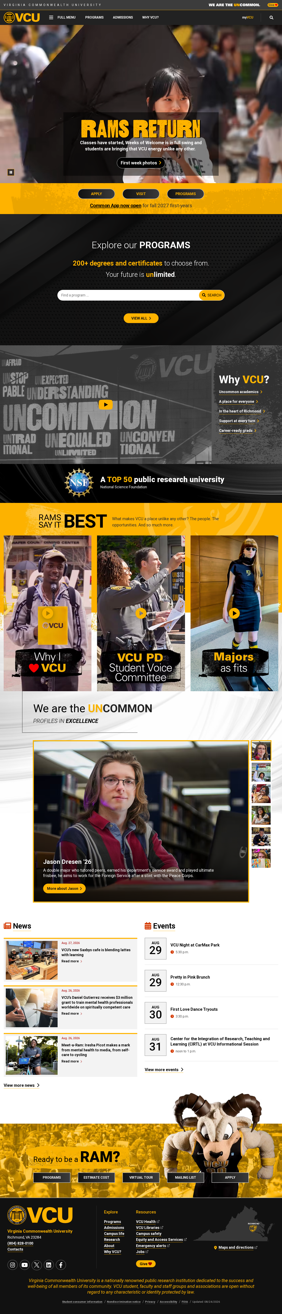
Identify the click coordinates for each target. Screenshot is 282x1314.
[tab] (261, 750)
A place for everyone (236, 401)
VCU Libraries (147, 1227)
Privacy (150, 1301)
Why (244, 379)
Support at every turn (237, 421)
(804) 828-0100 (20, 1243)
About (109, 1246)
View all (139, 318)
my (247, 17)
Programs (94, 17)
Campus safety (148, 1233)
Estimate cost (96, 1177)
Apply (96, 194)
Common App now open (115, 205)
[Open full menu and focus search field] (271, 17)
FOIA (185, 1301)
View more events (162, 1069)
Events (164, 926)
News (22, 926)
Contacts (15, 1249)
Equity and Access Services (159, 1239)
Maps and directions (236, 1247)
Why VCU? (150, 17)
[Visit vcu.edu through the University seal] (48, 1217)
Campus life (114, 1233)
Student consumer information (82, 1301)
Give (271, 5)
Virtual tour (141, 1177)
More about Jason (62, 888)
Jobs (140, 1252)
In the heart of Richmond (240, 411)
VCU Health (146, 1221)
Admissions (123, 17)
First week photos (139, 162)
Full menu (67, 17)
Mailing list (185, 1177)
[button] (106, 404)
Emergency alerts (151, 1246)
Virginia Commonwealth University (53, 5)
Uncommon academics (238, 392)
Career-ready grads (235, 430)
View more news (19, 1085)
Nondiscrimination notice (124, 1301)
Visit (141, 194)
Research (112, 1239)
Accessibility (168, 1301)
